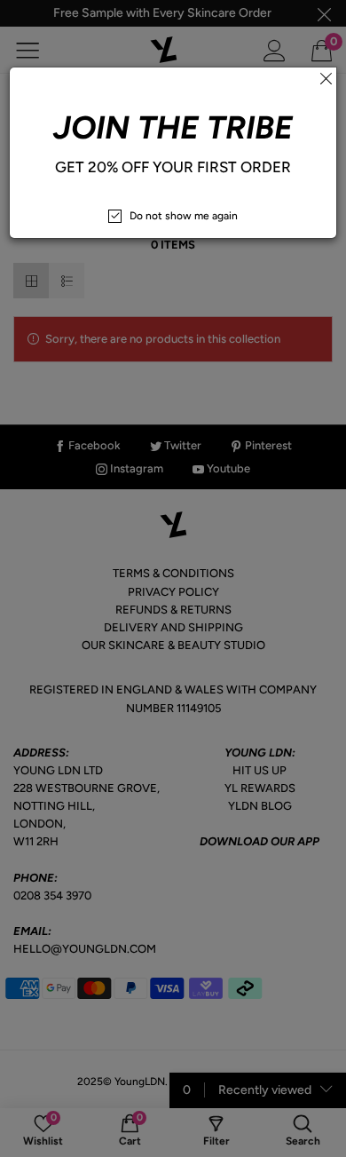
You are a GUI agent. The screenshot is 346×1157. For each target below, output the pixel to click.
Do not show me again (184, 216)
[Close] (325, 78)
